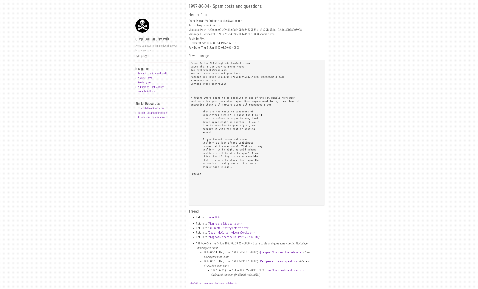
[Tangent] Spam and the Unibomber (281, 252)
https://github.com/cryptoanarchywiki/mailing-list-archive (213, 283)
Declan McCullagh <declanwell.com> (231, 232)
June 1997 (214, 217)
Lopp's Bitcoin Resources (151, 108)
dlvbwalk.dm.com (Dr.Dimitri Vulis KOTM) (234, 237)
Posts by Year (145, 82)
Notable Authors (146, 91)
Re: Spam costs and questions (278, 261)
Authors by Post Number (151, 86)
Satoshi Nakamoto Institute (152, 112)
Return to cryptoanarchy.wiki (152, 73)
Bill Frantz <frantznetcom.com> (229, 228)
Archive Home (145, 77)
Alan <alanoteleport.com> (225, 223)
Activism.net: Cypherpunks (151, 117)
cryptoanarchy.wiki (152, 39)
